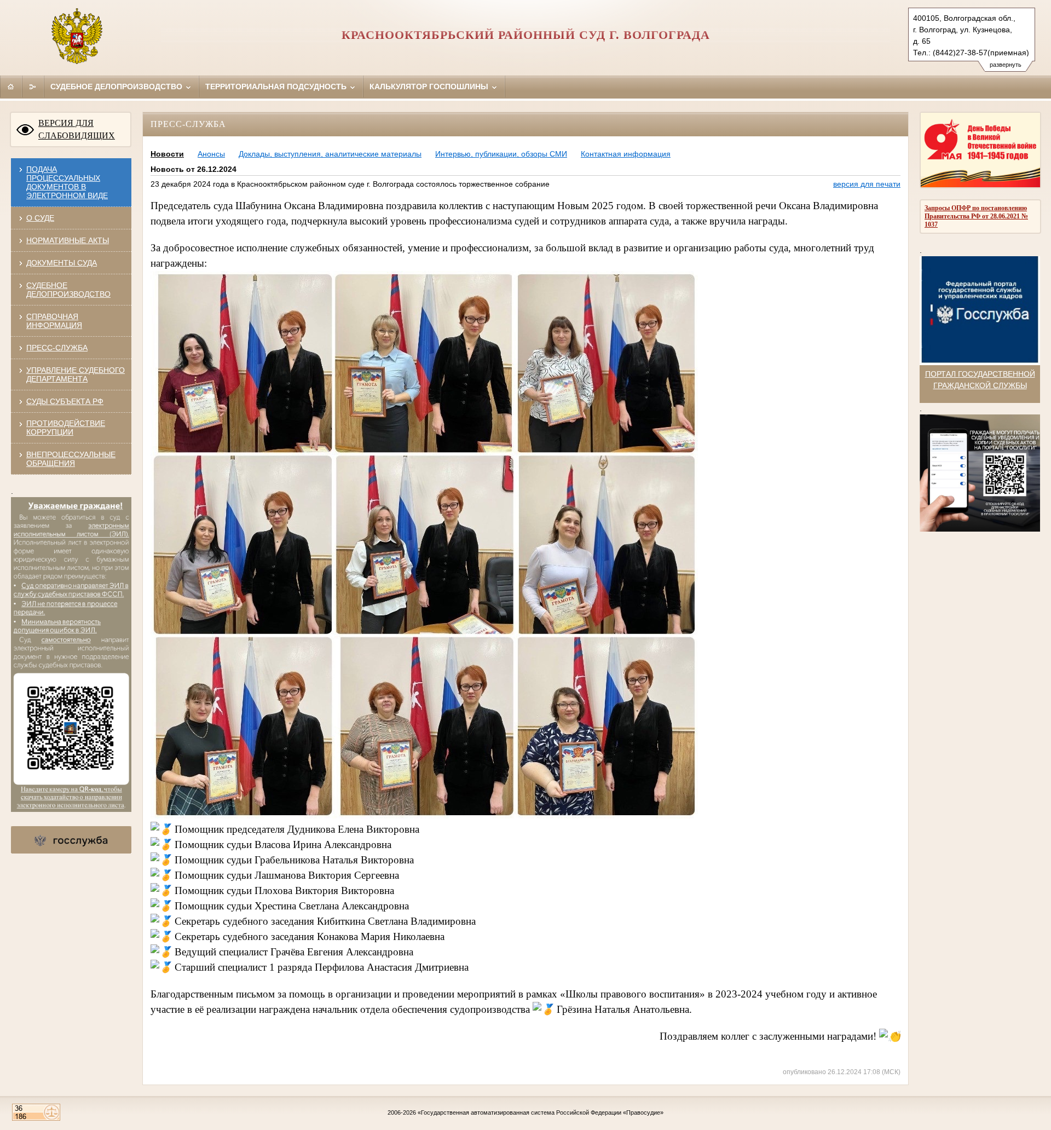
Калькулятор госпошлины (429, 86)
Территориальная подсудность (277, 86)
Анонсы (211, 153)
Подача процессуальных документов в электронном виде (67, 182)
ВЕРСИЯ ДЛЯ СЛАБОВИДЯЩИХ (76, 129)
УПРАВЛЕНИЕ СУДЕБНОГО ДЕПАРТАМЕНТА (75, 374)
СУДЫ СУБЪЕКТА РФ (64, 401)
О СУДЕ (40, 218)
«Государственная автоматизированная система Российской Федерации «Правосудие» (540, 1112)
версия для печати (866, 184)
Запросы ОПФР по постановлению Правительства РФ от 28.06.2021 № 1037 (976, 216)
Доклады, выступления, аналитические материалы (330, 153)
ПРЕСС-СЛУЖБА (57, 347)
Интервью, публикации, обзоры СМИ (501, 153)
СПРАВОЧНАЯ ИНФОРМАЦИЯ (54, 321)
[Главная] (11, 86)
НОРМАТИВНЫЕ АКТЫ (67, 240)
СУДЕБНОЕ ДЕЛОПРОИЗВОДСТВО (68, 289)
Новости (167, 153)
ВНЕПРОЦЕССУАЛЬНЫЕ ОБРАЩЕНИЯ (71, 459)
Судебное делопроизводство (117, 86)
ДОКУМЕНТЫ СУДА (61, 262)
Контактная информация (626, 153)
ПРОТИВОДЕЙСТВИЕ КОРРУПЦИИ (65, 427)
